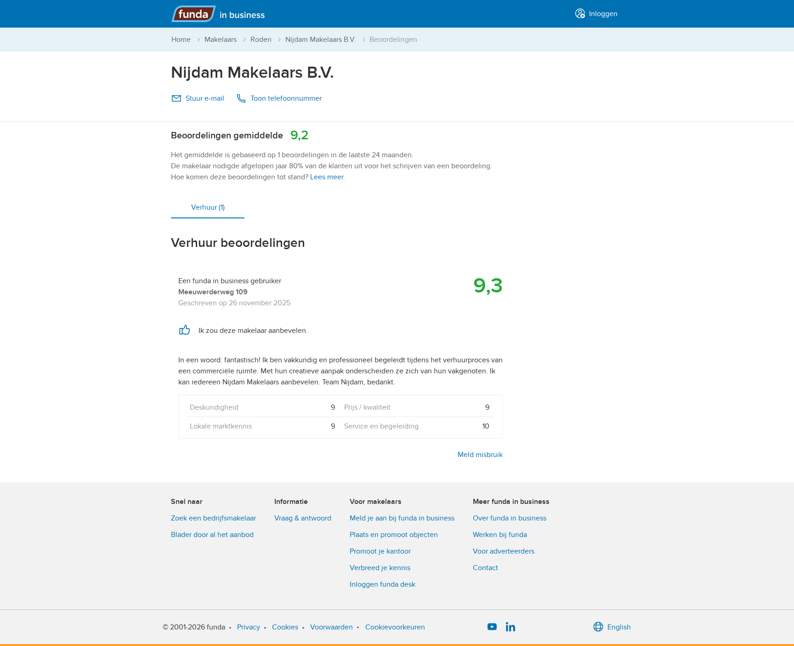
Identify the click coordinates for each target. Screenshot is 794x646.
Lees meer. (327, 177)
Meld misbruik (480, 454)
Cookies (285, 627)
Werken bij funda (500, 534)
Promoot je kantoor (380, 551)
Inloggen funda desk (382, 584)
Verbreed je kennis (380, 567)
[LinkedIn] (510, 627)
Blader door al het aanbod (212, 534)
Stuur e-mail (205, 98)
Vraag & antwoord (302, 518)
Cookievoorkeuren (395, 627)
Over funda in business (509, 518)
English (619, 627)
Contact (485, 567)
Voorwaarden (331, 627)
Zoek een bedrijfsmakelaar (213, 518)
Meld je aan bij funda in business (402, 518)
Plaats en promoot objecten (394, 534)
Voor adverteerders (503, 551)
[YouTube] (492, 627)
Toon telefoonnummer (286, 98)
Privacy (248, 627)
